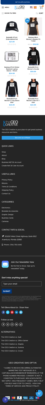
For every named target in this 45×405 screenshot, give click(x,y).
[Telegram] (21, 312)
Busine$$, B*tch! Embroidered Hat (12, 38)
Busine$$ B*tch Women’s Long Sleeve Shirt (11, 100)
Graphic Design (7, 214)
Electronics (6, 208)
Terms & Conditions (9, 187)
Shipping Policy (8, 190)
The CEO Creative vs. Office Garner (14, 340)
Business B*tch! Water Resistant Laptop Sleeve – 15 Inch (11, 69)
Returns (5, 183)
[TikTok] (21, 324)
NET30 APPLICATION (22, 2)
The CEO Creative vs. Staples (12, 344)
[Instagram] (12, 324)
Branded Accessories (10, 211)
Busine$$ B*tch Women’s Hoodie (33, 68)
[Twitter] (7, 312)
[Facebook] (3, 312)
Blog (3, 159)
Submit (6, 291)
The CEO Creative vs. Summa (12, 347)
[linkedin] (16, 312)
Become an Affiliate (22, 138)
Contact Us (6, 194)
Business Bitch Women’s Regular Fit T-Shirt (33, 39)
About (4, 155)
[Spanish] (35, 7)
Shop (4, 152)
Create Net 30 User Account (13, 166)
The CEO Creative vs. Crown (12, 351)
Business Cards (7, 218)
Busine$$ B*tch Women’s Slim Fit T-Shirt (33, 100)
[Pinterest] (12, 312)
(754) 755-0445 (16, 245)
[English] (31, 7)
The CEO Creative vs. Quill (11, 337)
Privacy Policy (7, 180)
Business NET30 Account (11, 162)
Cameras (5, 221)
